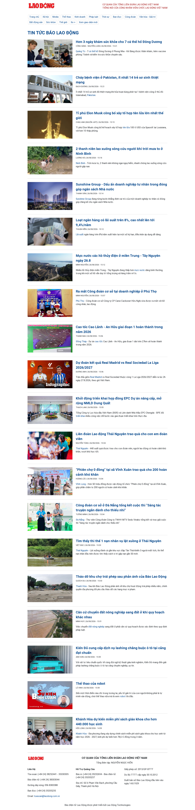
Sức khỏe (51, 22)
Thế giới (63, 22)
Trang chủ (34, 16)
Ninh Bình (80, 163)
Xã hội (46, 16)
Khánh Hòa (81, 733)
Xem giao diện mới (88, 22)
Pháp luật (93, 16)
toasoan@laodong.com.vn (47, 796)
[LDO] (50, 53)
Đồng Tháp (81, 341)
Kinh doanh (80, 16)
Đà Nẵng (80, 519)
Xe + (73, 22)
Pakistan (91, 95)
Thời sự (105, 16)
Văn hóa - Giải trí (147, 16)
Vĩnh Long (81, 484)
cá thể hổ (94, 51)
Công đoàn (130, 16)
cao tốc (99, 341)
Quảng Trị (80, 51)
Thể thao (66, 16)
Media (55, 16)
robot (123, 696)
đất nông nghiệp (96, 626)
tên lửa (126, 127)
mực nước (139, 270)
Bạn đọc (117, 16)
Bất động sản (36, 22)
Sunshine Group (83, 199)
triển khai (80, 416)
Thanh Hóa (81, 586)
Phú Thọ (80, 301)
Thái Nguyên (82, 448)
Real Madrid (96, 377)
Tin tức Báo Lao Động (53, 32)
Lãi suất (80, 234)
